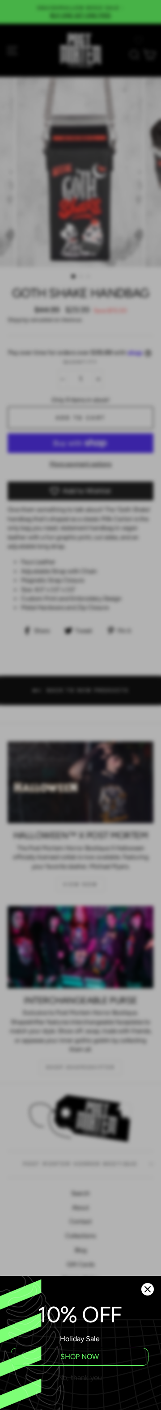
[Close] (147, 1289)
